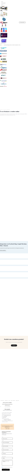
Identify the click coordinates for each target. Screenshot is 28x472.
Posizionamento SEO (2, 372)
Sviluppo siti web (2, 368)
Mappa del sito (17, 400)
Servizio (3, 451)
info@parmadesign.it (2, 393)
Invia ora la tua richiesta (6, 469)
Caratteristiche (3, 3)
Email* (2, 444)
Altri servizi (3, 5)
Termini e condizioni (13, 400)
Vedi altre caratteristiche (3, 250)
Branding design (2, 376)
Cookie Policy (6, 400)
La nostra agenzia (2, 380)
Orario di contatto (4, 456)
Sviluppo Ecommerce (2, 369)
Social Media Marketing (2, 373)
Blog (0, 384)
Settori (2, 4)
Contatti (1, 387)
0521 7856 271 (2, 394)
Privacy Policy (2, 400)
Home (2, 1)
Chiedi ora (14, 345)
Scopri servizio (3, 2)
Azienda (3, 440)
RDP (9, 400)
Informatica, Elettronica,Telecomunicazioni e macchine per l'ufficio (7, 421)
